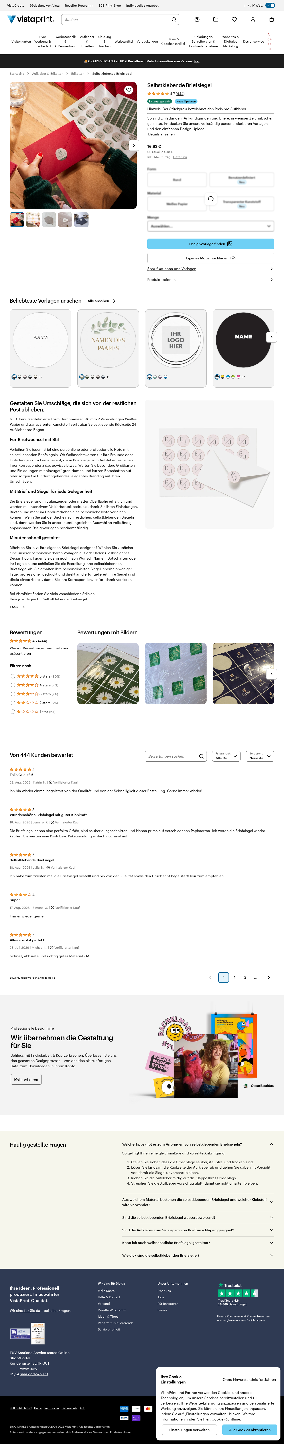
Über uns (164, 1291)
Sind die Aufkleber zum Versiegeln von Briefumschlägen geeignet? (178, 1230)
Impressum (51, 1407)
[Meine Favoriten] (234, 19)
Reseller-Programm (79, 5)
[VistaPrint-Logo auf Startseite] (30, 19)
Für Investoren (168, 1303)
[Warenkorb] (271, 19)
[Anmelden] (253, 19)
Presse (162, 1310)
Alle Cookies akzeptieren (250, 1430)
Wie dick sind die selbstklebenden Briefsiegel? (160, 1255)
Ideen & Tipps (108, 1316)
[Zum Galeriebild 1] (17, 219)
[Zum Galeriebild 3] (49, 219)
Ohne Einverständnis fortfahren (249, 1379)
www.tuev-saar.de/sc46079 (27, 1371)
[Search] (201, 756)
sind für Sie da (28, 1310)
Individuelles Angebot (142, 5)
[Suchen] (174, 19)
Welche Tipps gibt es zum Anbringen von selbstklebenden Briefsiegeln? (182, 1144)
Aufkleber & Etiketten (47, 73)
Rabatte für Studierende (116, 1323)
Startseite (17, 73)
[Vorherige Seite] (210, 977)
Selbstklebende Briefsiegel (112, 73)
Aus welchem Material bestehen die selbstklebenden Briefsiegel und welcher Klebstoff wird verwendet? (194, 1202)
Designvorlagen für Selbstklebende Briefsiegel (48, 599)
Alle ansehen (98, 301)
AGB (82, 1407)
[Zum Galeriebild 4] (65, 219)
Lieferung (180, 157)
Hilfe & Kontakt (109, 1297)
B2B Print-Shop (110, 5)
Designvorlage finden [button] (207, 244)
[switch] (260, 5)
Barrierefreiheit (109, 1329)
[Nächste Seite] (269, 977)
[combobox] (117, 19)
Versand (104, 1303)
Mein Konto (106, 1291)
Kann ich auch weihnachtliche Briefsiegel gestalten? (166, 1242)
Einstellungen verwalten (189, 1430)
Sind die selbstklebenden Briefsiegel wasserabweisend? (168, 1217)
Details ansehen (161, 134)
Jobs (161, 1297)
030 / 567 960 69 (21, 1407)
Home (38, 1407)
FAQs (14, 607)
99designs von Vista (45, 5)
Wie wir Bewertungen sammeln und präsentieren (39, 650)
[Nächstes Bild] (134, 145)
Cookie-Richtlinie (226, 1419)
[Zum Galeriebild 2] (33, 219)
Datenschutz (69, 1407)
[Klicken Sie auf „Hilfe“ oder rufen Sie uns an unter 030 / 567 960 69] (197, 19)
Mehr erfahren (26, 1079)
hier (196, 61)
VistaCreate (15, 5)
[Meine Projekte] (215, 19)
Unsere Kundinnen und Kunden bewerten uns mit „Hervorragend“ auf (243, 1318)
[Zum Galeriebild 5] (81, 219)
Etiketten (77, 73)
